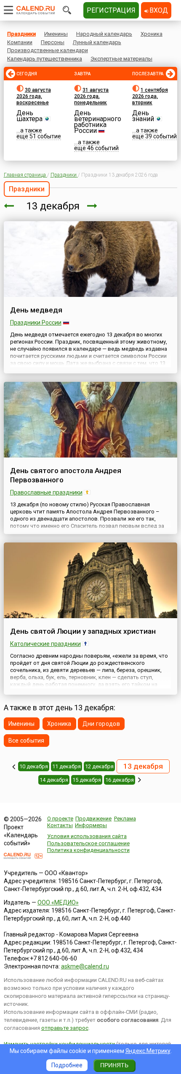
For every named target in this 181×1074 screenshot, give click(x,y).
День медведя (36, 310)
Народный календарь (104, 34)
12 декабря (99, 766)
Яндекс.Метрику (147, 1051)
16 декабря (119, 780)
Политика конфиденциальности (88, 850)
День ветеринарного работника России (97, 122)
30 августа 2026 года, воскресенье (33, 96)
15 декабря (86, 780)
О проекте (60, 818)
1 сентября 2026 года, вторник (150, 96)
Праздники (21, 34)
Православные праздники (46, 492)
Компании (19, 42)
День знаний (143, 116)
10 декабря (33, 766)
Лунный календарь (97, 42)
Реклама (125, 818)
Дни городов (101, 723)
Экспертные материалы (121, 59)
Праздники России (35, 322)
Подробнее (67, 1065)
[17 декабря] (139, 779)
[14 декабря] (92, 206)
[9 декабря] (13, 766)
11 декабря (66, 766)
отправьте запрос (64, 1028)
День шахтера (29, 116)
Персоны (52, 42)
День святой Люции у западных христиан (83, 631)
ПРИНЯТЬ (114, 1065)
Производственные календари (47, 50)
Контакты (60, 825)
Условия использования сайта (87, 836)
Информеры (91, 825)
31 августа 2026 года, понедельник (91, 96)
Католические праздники (45, 643)
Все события (26, 740)
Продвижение (93, 818)
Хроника (151, 34)
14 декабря (54, 780)
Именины (56, 34)
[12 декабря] (9, 206)
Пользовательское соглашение (88, 843)
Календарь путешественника (44, 59)
